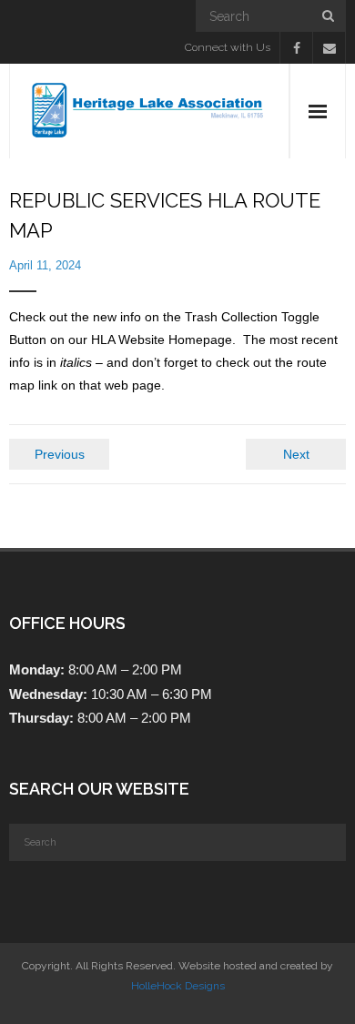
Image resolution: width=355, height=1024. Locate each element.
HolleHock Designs (178, 985)
